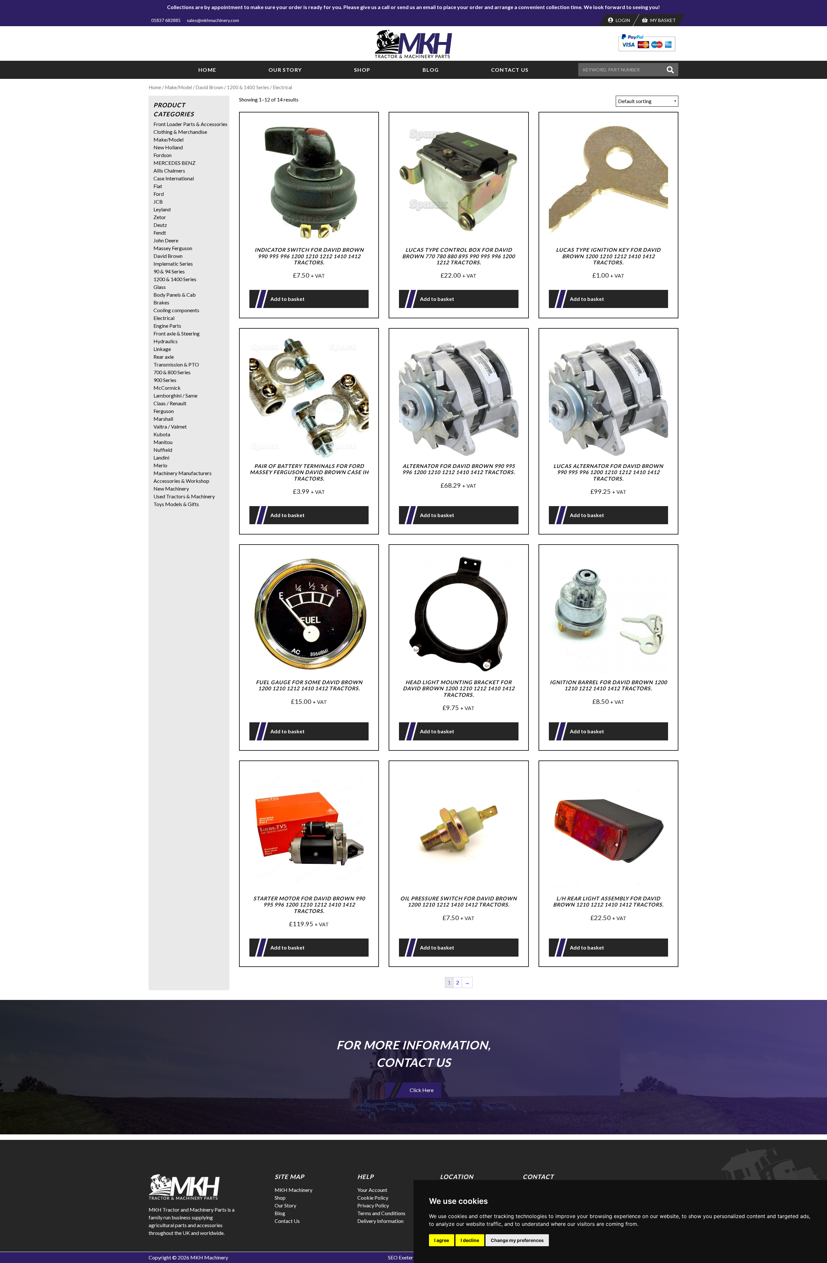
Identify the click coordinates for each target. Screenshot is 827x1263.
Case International (173, 178)
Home (207, 70)
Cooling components (176, 310)
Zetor (159, 217)
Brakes (161, 302)
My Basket (662, 20)
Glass (159, 287)
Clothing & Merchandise (180, 132)
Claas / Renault (169, 403)
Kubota (161, 434)
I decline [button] (470, 1240)
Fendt (159, 232)
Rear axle (163, 357)
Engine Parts (167, 326)
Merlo (160, 465)
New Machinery (171, 488)
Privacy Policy (373, 1205)
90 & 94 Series (169, 271)
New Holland (168, 147)
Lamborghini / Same (175, 395)
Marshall (163, 419)
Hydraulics (165, 341)
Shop (362, 70)
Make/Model (178, 87)
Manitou (163, 442)
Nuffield (162, 450)
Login (622, 20)
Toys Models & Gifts (176, 504)
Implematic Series (173, 263)
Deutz (160, 225)
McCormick (167, 388)
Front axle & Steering (176, 333)
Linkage (162, 349)
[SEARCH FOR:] (622, 69)
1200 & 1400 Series (248, 87)
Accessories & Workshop (181, 481)
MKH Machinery (293, 1190)
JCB (158, 201)
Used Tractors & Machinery (184, 496)
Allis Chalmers (169, 170)
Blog (431, 70)
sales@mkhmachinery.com (213, 20)
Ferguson (163, 411)
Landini (161, 457)
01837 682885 (166, 20)
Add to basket (287, 299)
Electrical (163, 318)
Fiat (157, 186)
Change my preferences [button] (517, 1240)
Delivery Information (380, 1221)
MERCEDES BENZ (174, 163)
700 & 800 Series (172, 372)
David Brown (209, 87)
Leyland (162, 209)
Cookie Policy (372, 1197)
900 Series (164, 380)
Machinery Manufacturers (182, 473)
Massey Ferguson (172, 248)
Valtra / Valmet (170, 426)
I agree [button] (441, 1240)
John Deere (165, 240)
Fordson (162, 155)
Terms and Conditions (381, 1213)
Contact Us (510, 70)
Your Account (372, 1190)
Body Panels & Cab (174, 295)
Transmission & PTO (176, 364)
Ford (158, 194)
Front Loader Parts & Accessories (190, 124)
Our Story (285, 70)
